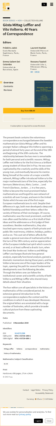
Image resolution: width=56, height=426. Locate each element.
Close (49, 421)
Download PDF (28, 118)
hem (20, 20)
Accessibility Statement (44, 393)
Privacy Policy (47, 390)
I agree (38, 421)
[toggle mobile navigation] (51, 4)
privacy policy (25, 414)
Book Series (9, 20)
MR (31, 72)
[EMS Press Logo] (6, 7)
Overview (8, 82)
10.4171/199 (20, 333)
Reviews (8, 89)
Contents (8, 86)
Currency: (30, 399)
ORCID (37, 72)
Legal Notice (35, 390)
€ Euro (39, 399)
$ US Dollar (49, 399)
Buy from (28, 110)
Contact (26, 390)
